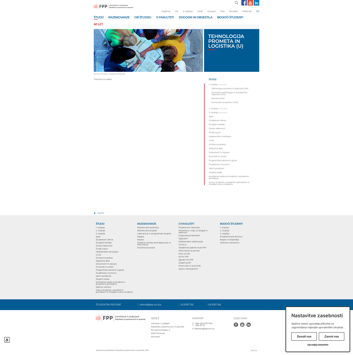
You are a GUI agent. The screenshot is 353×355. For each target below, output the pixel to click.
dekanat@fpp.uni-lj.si (205, 328)
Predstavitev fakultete (189, 227)
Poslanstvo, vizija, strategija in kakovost (193, 231)
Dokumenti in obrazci (106, 264)
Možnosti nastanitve (229, 242)
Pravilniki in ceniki (104, 267)
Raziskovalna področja (148, 227)
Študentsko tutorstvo (106, 273)
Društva (182, 244)
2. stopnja (100, 230)
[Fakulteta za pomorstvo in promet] (113, 4)
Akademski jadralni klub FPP (192, 247)
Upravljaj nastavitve (317, 344)
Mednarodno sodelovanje (191, 241)
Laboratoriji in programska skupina (154, 233)
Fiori (222, 11)
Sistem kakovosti (104, 245)
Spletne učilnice (103, 287)
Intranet (211, 11)
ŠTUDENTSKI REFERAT (108, 304)
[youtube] (250, 2)
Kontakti (233, 11)
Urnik (200, 11)
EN (257, 11)
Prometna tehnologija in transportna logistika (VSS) (229, 93)
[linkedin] (256, 2)
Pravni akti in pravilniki (190, 266)
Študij (103, 74)
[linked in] (249, 323)
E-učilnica (188, 11)
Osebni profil (185, 263)
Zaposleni (183, 238)
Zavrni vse (331, 336)
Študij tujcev (102, 249)
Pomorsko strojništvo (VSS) (225, 102)
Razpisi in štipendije (229, 239)
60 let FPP (184, 257)
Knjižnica (166, 11)
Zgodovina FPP (186, 260)
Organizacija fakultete (189, 235)
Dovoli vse (304, 336)
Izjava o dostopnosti (188, 269)
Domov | (97, 74)
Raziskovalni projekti (147, 230)
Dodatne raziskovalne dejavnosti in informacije (154, 243)
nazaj (100, 213)
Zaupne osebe (102, 279)
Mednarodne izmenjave (107, 252)
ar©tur (254, 350)
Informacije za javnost (189, 250)
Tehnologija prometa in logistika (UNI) (230, 88)
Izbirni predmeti (103, 276)
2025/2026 (121, 74)
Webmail (247, 11)
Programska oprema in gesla (110, 270)
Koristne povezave (146, 247)
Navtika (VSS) (218, 98)
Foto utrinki (184, 253)
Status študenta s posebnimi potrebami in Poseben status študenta (114, 291)
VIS (176, 11)
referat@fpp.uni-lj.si (150, 304)
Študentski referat (104, 239)
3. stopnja (100, 233)
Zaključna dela (103, 261)
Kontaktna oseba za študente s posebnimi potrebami (110, 283)
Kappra (140, 236)
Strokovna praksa (104, 258)
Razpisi (140, 239)
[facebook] (244, 2)
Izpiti (98, 236)
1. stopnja (111, 74)
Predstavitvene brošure (231, 236)
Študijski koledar (104, 242)
